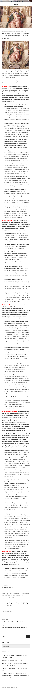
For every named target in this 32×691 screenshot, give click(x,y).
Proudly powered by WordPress (9, 687)
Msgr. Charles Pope (21, 31)
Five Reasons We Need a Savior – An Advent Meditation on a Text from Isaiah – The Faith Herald (18, 603)
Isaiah (11, 587)
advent (6, 587)
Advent (6, 585)
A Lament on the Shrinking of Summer (12, 660)
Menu (16, 4)
